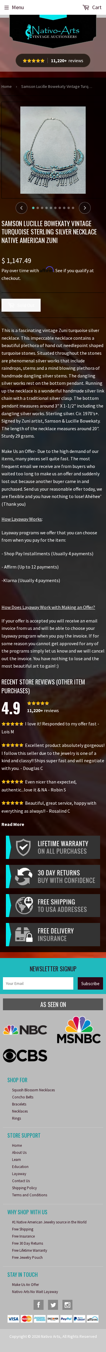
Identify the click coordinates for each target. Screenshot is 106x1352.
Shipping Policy (24, 1187)
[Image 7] (60, 208)
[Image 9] (68, 208)
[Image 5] (51, 208)
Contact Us (21, 1180)
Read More (12, 824)
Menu (18, 7)
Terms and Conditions (29, 1194)
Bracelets (19, 1104)
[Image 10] (73, 208)
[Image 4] (46, 208)
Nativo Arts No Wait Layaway (35, 1291)
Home (6, 86)
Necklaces (20, 1111)
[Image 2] (38, 208)
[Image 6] (55, 208)
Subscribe (90, 983)
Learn (16, 1159)
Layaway (19, 1173)
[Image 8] (64, 208)
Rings (16, 1118)
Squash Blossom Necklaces (33, 1090)
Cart (96, 7)
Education (20, 1166)
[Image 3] (42, 208)
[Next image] (85, 208)
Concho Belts (22, 1097)
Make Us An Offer (25, 1284)
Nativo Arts (50, 1336)
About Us (19, 1152)
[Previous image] (21, 208)
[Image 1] (33, 208)
